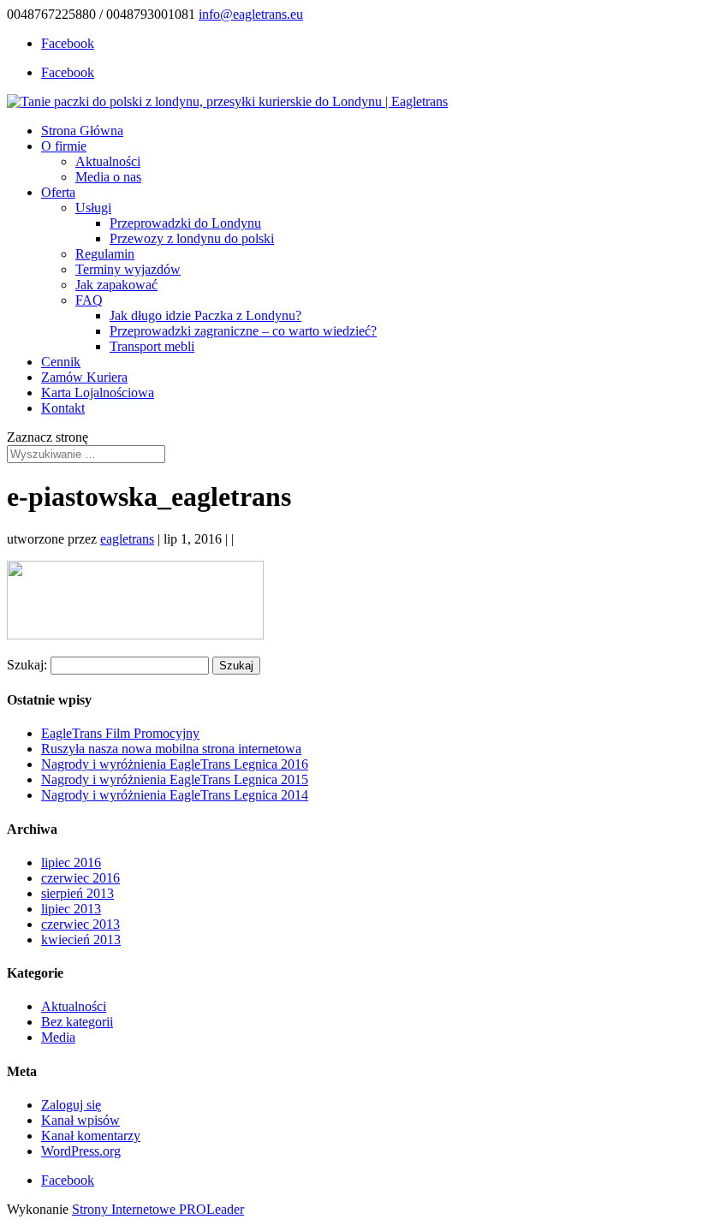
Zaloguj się (71, 1104)
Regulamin (104, 254)
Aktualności (107, 161)
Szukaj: (27, 664)
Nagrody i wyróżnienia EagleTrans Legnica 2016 (174, 764)
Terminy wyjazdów (128, 269)
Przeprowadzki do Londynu (185, 223)
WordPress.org (81, 1151)
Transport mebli (152, 346)
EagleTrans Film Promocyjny (120, 733)
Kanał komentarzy (90, 1135)
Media (58, 1037)
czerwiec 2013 (80, 924)
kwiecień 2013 (81, 939)
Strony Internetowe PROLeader (158, 1209)
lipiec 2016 (71, 862)
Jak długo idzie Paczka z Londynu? (205, 315)
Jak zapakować (116, 284)
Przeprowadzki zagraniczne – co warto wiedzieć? (243, 331)
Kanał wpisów (80, 1120)
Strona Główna (82, 130)
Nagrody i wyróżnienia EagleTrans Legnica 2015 (174, 779)
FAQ (89, 300)
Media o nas (108, 176)
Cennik (60, 361)
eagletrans (127, 539)
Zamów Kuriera (84, 377)
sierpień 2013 (77, 893)
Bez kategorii (77, 1021)
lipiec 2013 (71, 908)
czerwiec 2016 (80, 878)
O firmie (63, 146)
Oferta (58, 192)
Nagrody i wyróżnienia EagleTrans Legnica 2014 (174, 795)
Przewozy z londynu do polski (192, 238)
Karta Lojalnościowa (97, 392)
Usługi (93, 207)
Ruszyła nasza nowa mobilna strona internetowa (171, 748)
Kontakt (63, 408)
